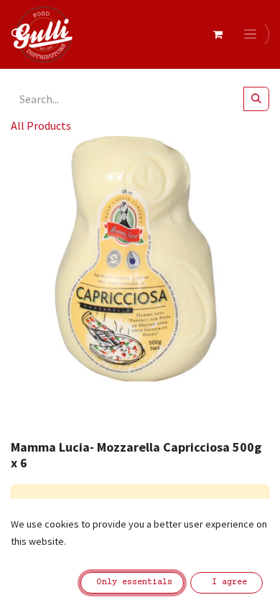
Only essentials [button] (132, 582)
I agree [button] (227, 582)
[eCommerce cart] (217, 34)
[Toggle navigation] (252, 34)
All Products (41, 125)
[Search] (256, 99)
